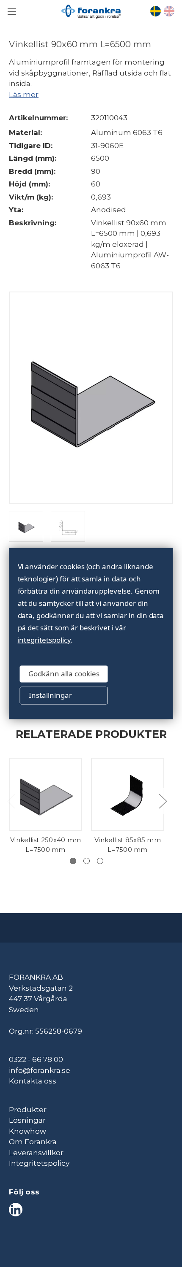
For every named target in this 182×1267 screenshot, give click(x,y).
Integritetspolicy (39, 1163)
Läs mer (24, 94)
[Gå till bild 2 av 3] (86, 861)
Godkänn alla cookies (63, 673)
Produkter (28, 1109)
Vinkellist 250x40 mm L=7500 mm (45, 845)
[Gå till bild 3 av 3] (100, 861)
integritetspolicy (44, 639)
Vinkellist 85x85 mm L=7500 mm (127, 845)
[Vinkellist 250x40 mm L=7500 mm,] (45, 794)
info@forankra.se (39, 1070)
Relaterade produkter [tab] (91, 733)
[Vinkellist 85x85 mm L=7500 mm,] (127, 794)
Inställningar (50, 695)
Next (162, 800)
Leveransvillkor (36, 1152)
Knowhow (27, 1131)
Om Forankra (33, 1141)
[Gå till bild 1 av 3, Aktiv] (73, 861)
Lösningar (27, 1120)
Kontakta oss (32, 1081)
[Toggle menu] (11, 11)
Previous (11, 800)
